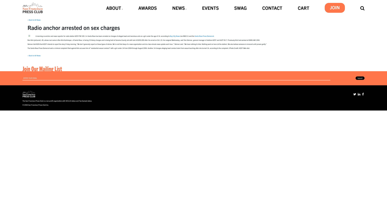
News (178, 8)
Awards (147, 8)
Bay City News (175, 36)
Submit (360, 78)
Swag (240, 8)
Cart (303, 8)
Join (335, 7)
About (113, 8)
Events (210, 8)
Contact (272, 8)
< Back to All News (34, 20)
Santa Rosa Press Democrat (204, 36)
